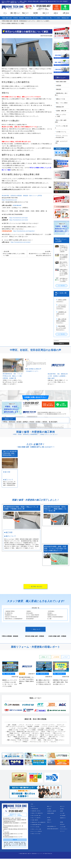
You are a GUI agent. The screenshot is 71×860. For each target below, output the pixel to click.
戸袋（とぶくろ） (57, 733)
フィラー (37, 725)
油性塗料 (30, 726)
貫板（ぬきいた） (54, 736)
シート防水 (41, 728)
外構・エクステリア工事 (61, 142)
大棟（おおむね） (52, 738)
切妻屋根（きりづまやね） (38, 738)
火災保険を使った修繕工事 (51, 810)
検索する (61, 343)
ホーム (5, 13)
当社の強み (62, 808)
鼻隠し (40, 740)
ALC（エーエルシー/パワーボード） (15, 726)
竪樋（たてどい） (60, 740)
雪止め (43, 731)
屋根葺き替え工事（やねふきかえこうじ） (28, 731)
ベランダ (13, 728)
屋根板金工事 (65, 18)
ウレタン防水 (32, 728)
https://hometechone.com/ (9, 200)
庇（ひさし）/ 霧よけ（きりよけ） (42, 733)
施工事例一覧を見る (36, 586)
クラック (21, 725)
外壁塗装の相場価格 (50, 813)
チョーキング (29, 725)
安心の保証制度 (62, 815)
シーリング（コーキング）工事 (49, 726)
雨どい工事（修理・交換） (61, 121)
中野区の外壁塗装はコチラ (51, 826)
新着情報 (56, 657)
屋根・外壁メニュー (15, 13)
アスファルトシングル (35, 741)
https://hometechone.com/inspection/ (24, 231)
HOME (32, 804)
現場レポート (46, 657)
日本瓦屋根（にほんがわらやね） (46, 730)
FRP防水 (25, 741)
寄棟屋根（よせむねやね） (22, 738)
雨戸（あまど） (11, 735)
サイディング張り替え (61, 127)
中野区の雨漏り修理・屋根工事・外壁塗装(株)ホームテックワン (31, 853)
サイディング (60, 725)
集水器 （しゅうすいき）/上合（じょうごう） (53, 735)
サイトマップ (62, 831)
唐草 (9, 725)
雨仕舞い (14, 725)
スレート (46, 741)
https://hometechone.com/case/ (18, 218)
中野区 (5, 422)
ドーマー (33, 740)
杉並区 (19, 422)
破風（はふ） (43, 736)
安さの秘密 (49, 808)
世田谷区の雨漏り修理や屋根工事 (52, 828)
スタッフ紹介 (62, 813)
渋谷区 (31, 422)
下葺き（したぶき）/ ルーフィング (56, 731)
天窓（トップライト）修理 (60, 115)
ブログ (66, 657)
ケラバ (62, 736)
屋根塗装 (21, 18)
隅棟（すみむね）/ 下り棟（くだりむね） (18, 740)
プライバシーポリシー (63, 828)
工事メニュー (33, 806)
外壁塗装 (15, 18)
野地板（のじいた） (15, 733)
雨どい (9, 736)
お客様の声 (49, 819)
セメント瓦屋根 (31, 730)
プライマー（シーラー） (48, 725)
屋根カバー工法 (44, 18)
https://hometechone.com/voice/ (18, 220)
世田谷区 (12, 422)
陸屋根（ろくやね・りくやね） (17, 730)
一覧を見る (62, 285)
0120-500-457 (43, 6)
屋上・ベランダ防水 (55, 18)
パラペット (18, 741)
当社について (36, 629)
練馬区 (25, 422)
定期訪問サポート (63, 817)
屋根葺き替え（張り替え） (32, 18)
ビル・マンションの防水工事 (37, 831)
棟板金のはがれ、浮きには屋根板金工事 (38, 822)
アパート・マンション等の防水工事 (61, 136)
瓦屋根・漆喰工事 (61, 110)
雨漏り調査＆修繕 (7, 18)
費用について (49, 806)
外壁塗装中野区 (19, 781)
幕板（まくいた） (22, 735)
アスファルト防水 (22, 728)
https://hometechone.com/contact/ (21, 242)
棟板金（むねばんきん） (20, 736)
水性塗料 (36, 726)
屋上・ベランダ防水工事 (36, 817)
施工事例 (48, 817)
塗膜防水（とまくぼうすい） (53, 728)
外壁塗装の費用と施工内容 (36, 824)
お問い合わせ (66, 13)
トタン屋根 (60, 730)
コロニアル (53, 741)
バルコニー (63, 726)
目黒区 (38, 422)
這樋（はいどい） (33, 735)
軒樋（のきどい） (48, 740)
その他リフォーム (61, 132)
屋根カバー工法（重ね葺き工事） (37, 813)
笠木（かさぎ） (26, 733)
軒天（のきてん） (33, 736)
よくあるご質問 (62, 826)
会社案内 (61, 810)
